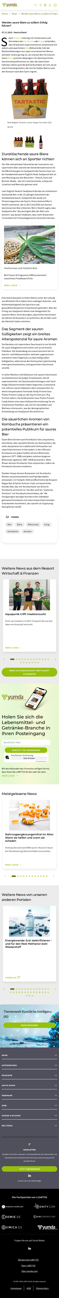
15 (23, 662)
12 (45, 659)
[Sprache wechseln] (45, 5)
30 (32, 996)
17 (29, 662)
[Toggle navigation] (55, 5)
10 (39, 659)
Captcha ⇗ (41, 761)
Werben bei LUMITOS (28, 1259)
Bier (27, 48)
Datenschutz (42, 1288)
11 (42, 659)
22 (34, 992)
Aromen (17, 37)
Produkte (7, 1075)
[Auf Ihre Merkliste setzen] (50, 5)
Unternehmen (9, 1065)
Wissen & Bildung (11, 1116)
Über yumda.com (29, 1271)
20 (38, 662)
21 (31, 992)
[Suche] (36, 5)
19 (35, 662)
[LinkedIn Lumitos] (29, 1248)
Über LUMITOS (28, 1265)
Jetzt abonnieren (29, 1168)
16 (26, 662)
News (5, 1055)
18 (32, 662)
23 (36, 992)
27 (48, 992)
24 (39, 992)
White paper (8, 1085)
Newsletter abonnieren (26, 750)
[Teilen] (40, 5)
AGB (29, 1288)
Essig (41, 41)
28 (26, 996)
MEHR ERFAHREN (29, 1025)
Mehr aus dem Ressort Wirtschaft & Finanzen (29, 672)
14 (21, 662)
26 (45, 992)
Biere (10, 58)
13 (48, 659)
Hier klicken (29, 758)
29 (29, 996)
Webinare (7, 1095)
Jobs (4, 1105)
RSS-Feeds (7, 1126)
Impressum (16, 1288)
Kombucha (28, 41)
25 (42, 992)
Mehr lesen (8, 775)
